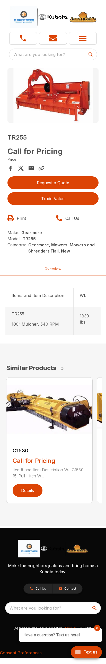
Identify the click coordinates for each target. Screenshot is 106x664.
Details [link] (27, 490)
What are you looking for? (39, 54)
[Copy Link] (41, 168)
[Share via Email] (31, 168)
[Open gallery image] (53, 95)
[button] (23, 38)
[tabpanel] (53, 96)
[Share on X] (21, 168)
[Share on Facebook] (10, 168)
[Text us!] (86, 652)
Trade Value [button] (53, 198)
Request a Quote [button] (53, 182)
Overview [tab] (53, 269)
